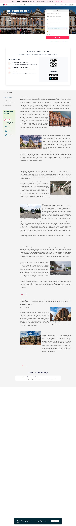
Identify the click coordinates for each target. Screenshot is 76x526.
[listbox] (62, 5)
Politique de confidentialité (54, 41)
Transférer (15, 4)
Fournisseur (31, 4)
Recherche (57, 37)
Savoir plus (7, 119)
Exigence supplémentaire (52, 34)
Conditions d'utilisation (64, 41)
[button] (48, 31)
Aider (58, 4)
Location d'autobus (22, 4)
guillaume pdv (65, 126)
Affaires (36, 4)
